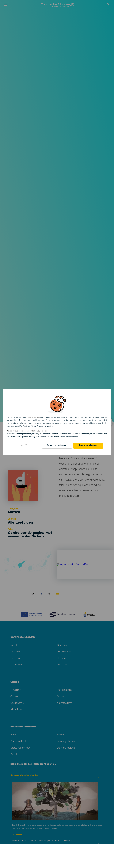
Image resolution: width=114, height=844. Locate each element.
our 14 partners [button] (34, 417)
